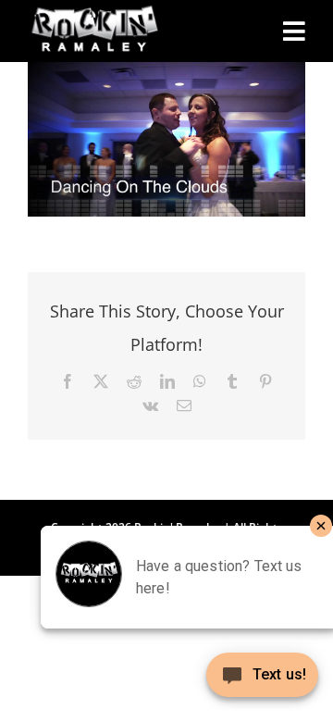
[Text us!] (262, 681)
